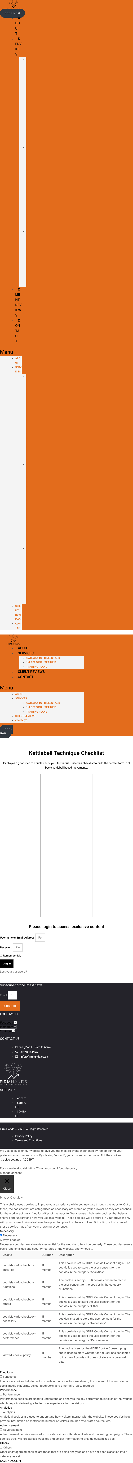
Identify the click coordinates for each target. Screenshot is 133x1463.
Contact (17, 330)
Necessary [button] (7, 1231)
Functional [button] (6, 1372)
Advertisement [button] (9, 1425)
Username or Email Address (17, 937)
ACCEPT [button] (28, 1159)
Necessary (10, 1235)
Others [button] (4, 1443)
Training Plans (27, 258)
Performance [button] (8, 1390)
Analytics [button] (6, 1407)
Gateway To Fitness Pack (43, 658)
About (23, 648)
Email (4, 995)
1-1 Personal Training (27, 187)
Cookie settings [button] (11, 1159)
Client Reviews (31, 672)
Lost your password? (13, 971)
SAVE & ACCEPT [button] (10, 1460)
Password (6, 947)
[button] (12, 13)
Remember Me (11, 955)
